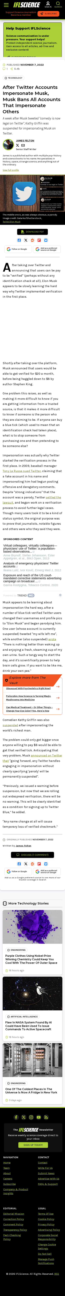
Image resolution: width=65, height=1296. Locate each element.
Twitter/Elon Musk (11, 221)
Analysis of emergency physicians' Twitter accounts (30, 565)
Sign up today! (33, 1145)
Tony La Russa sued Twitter (22, 471)
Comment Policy (13, 1224)
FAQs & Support (48, 1184)
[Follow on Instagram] (31, 1117)
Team (6, 1168)
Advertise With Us (48, 1178)
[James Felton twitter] (18, 145)
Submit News (46, 1173)
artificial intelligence (24, 1016)
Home (6, 1162)
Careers (7, 1178)
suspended (10, 725)
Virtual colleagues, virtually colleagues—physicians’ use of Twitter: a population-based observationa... (30, 548)
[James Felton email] (23, 145)
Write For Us (45, 1168)
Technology (15, 78)
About (7, 1173)
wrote (52, 639)
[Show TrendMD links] (60, 595)
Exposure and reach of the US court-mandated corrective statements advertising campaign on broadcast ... (32, 578)
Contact (42, 1162)
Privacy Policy (46, 1224)
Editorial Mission (13, 1213)
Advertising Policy (49, 1229)
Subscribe (9, 1184)
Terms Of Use (46, 1213)
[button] (58, 3)
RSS (56, 1273)
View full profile (11, 170)
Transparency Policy (15, 1229)
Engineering (18, 950)
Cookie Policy (46, 1219)
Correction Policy (13, 1219)
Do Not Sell (45, 1253)
